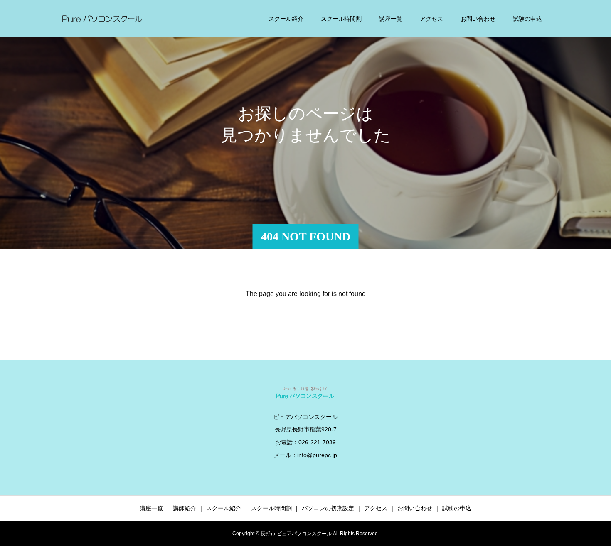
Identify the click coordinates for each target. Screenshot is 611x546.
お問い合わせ (478, 18)
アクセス (431, 18)
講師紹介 (184, 508)
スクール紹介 (286, 18)
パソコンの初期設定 (328, 508)
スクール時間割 (341, 18)
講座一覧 (390, 18)
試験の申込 (527, 18)
